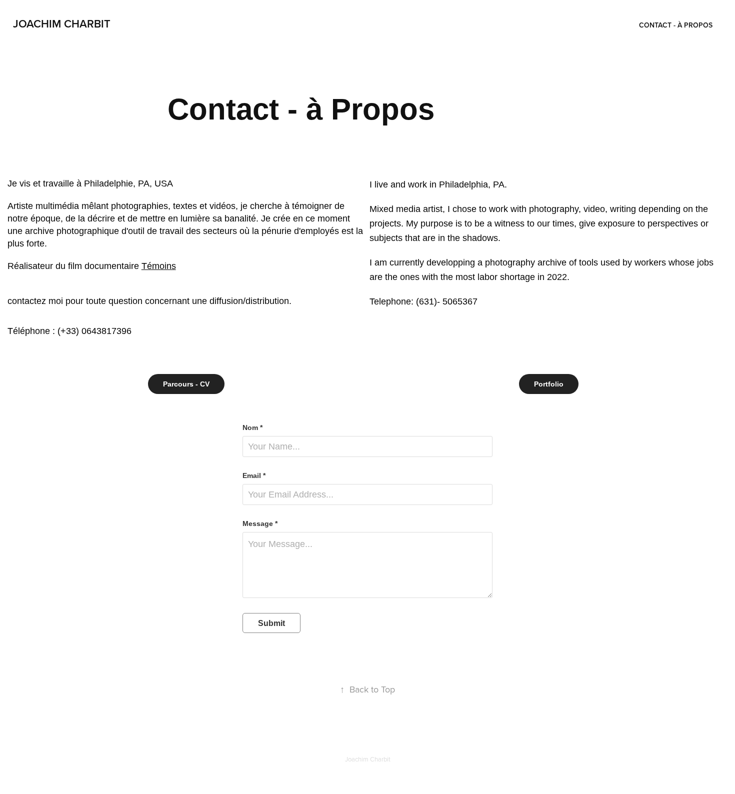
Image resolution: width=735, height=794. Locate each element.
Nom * (252, 427)
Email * (254, 475)
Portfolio (549, 384)
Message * (260, 523)
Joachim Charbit (61, 24)
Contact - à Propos (675, 25)
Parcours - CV (186, 384)
